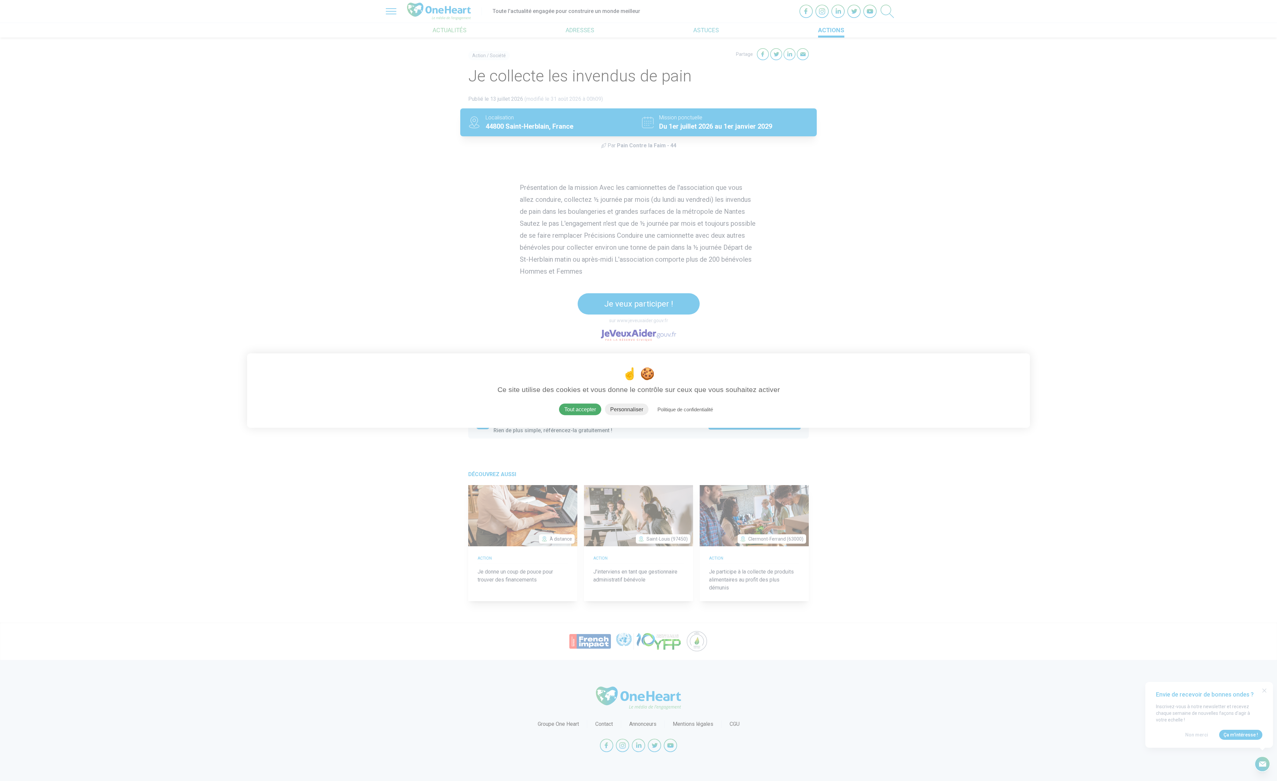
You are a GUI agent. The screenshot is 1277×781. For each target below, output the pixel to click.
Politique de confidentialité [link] (685, 409)
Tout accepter (580, 409)
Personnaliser (626, 409)
